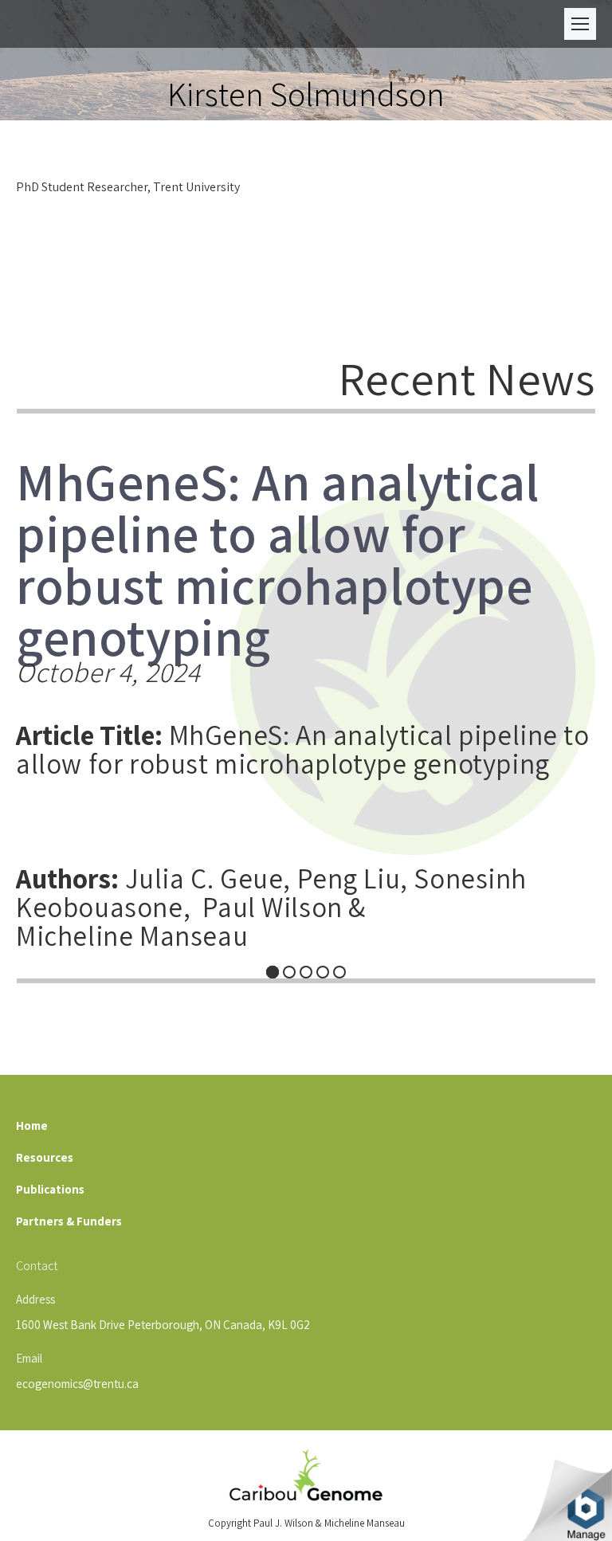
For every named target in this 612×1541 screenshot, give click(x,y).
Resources (44, 1157)
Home (32, 1125)
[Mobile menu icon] (580, 24)
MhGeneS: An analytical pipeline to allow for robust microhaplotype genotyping (277, 544)
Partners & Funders (69, 1221)
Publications (50, 1189)
